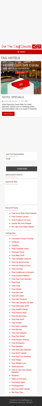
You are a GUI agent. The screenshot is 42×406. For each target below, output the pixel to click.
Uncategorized (17, 386)
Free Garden (16, 289)
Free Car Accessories (20, 262)
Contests (15, 242)
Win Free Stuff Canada (21, 389)
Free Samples (17, 346)
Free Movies (17, 329)
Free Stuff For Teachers (21, 356)
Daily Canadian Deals (20, 249)
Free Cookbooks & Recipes (23, 272)
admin (6, 101)
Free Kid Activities (19, 316)
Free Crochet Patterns (21, 276)
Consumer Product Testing (22, 238)
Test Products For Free (21, 220)
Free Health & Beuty (20, 309)
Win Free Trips (17, 392)
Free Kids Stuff (18, 319)
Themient (29, 402)
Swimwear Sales (18, 382)
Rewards (15, 375)
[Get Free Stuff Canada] (21, 48)
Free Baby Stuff (18, 255)
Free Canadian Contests (21, 259)
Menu (22, 52)
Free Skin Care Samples (21, 350)
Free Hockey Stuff (19, 313)
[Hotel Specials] (21, 77)
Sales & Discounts (19, 379)
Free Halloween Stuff (20, 306)
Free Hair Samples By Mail (22, 302)
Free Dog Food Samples (22, 279)
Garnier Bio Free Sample (21, 223)
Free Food (16, 286)
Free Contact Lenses (20, 217)
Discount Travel (7, 62)
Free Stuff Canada (19, 353)
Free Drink (16, 282)
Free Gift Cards (18, 296)
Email (8, 159)
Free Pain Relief (18, 336)
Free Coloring (17, 269)
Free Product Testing (20, 340)
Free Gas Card (17, 292)
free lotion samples (20, 326)
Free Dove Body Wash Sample (24, 213)
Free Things (16, 360)
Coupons (15, 245)
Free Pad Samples (19, 333)
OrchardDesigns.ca (25, 400)
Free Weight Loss (19, 363)
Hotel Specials (13, 97)
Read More (8, 114)
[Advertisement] (21, 22)
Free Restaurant (18, 343)
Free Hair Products (19, 299)
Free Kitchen (17, 323)
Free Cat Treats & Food (21, 265)
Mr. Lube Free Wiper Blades (23, 227)
